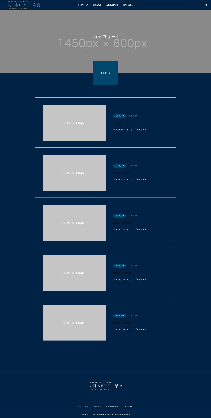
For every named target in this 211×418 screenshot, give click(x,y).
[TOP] (105, 369)
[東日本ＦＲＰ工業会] (23, 5)
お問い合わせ (128, 5)
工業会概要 (97, 5)
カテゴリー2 (120, 116)
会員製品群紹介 (112, 5)
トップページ (83, 5)
